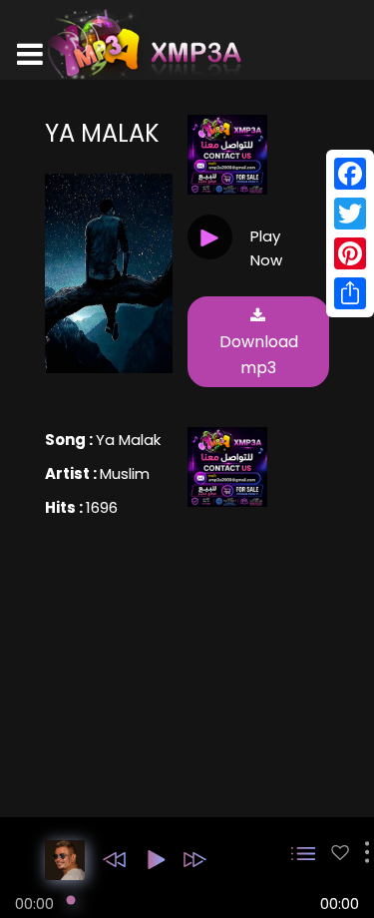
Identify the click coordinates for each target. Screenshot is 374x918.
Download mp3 (258, 354)
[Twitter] (350, 213)
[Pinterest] (350, 253)
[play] (340, 852)
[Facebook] (350, 174)
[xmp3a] (142, 44)
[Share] (350, 293)
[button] (114, 859)
